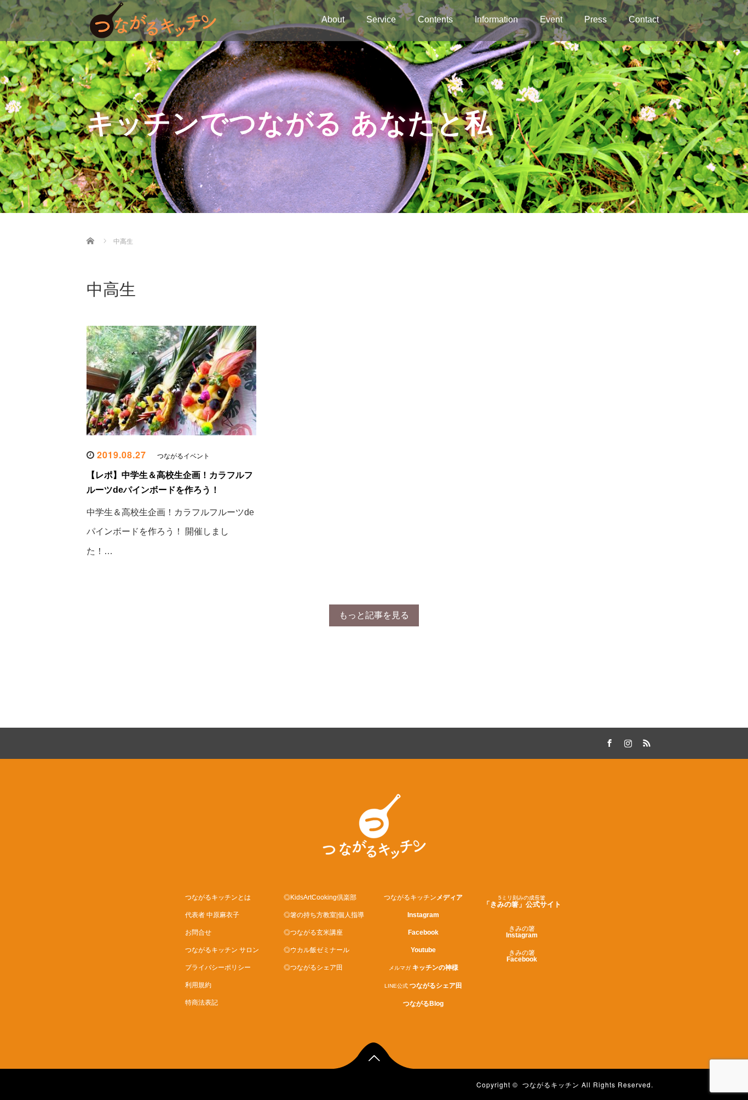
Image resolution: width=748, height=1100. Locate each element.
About (332, 19)
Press (595, 19)
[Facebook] (608, 741)
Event (551, 19)
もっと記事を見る (374, 615)
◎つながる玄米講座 (313, 932)
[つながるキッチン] (153, 19)
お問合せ (198, 932)
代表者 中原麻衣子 (212, 915)
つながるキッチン (550, 1084)
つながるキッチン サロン (222, 950)
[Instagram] (626, 741)
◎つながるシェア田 (313, 967)
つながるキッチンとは (218, 897)
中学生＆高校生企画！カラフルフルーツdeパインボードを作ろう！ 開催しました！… (170, 531)
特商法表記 (201, 1002)
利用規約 (198, 985)
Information (496, 19)
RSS (645, 741)
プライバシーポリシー (218, 967)
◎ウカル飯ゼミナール (316, 950)
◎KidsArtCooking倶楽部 (320, 897)
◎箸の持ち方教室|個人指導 (324, 915)
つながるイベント (183, 456)
